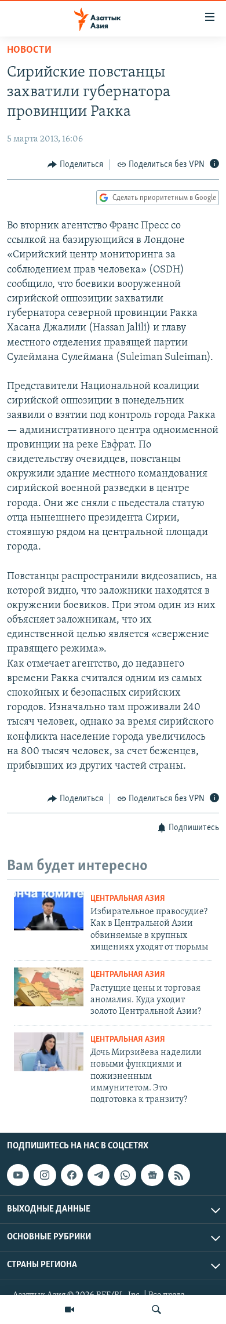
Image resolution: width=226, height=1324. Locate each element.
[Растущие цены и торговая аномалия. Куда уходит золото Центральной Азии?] (48, 986)
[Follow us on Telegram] (99, 1175)
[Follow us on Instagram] (45, 1175)
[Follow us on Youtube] (18, 1175)
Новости (29, 50)
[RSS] (179, 1175)
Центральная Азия (127, 898)
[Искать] (156, 1309)
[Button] (75, 164)
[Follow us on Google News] (152, 1175)
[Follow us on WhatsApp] (125, 1175)
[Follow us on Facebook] (72, 1175)
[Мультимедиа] (69, 1309)
